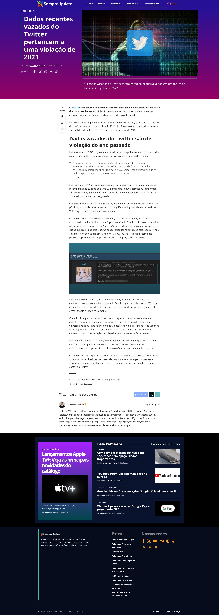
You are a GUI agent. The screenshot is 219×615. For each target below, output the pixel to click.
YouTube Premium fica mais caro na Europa (122, 475)
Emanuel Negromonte (108, 463)
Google (102, 488)
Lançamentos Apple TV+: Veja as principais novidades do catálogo (65, 462)
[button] (169, 4)
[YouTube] (155, 541)
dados (80, 379)
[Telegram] (144, 547)
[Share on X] (40, 71)
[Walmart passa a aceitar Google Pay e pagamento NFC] (167, 508)
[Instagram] (159, 405)
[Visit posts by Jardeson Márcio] (62, 405)
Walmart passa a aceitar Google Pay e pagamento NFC (123, 507)
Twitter (76, 107)
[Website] (152, 405)
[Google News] (161, 541)
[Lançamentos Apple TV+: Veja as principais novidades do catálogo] (65, 489)
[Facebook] (156, 405)
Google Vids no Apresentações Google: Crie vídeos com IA (137, 491)
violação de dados (113, 379)
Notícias (55, 449)
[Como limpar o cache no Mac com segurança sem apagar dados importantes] (167, 456)
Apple (46, 449)
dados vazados (90, 379)
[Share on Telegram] (51, 71)
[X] (149, 541)
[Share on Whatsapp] (45, 71)
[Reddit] (173, 541)
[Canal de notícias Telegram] (155, 547)
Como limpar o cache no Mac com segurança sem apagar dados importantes (120, 456)
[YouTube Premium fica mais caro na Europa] (167, 475)
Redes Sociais (29, 11)
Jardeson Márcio (37, 65)
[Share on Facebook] (34, 71)
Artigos (102, 470)
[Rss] (149, 547)
